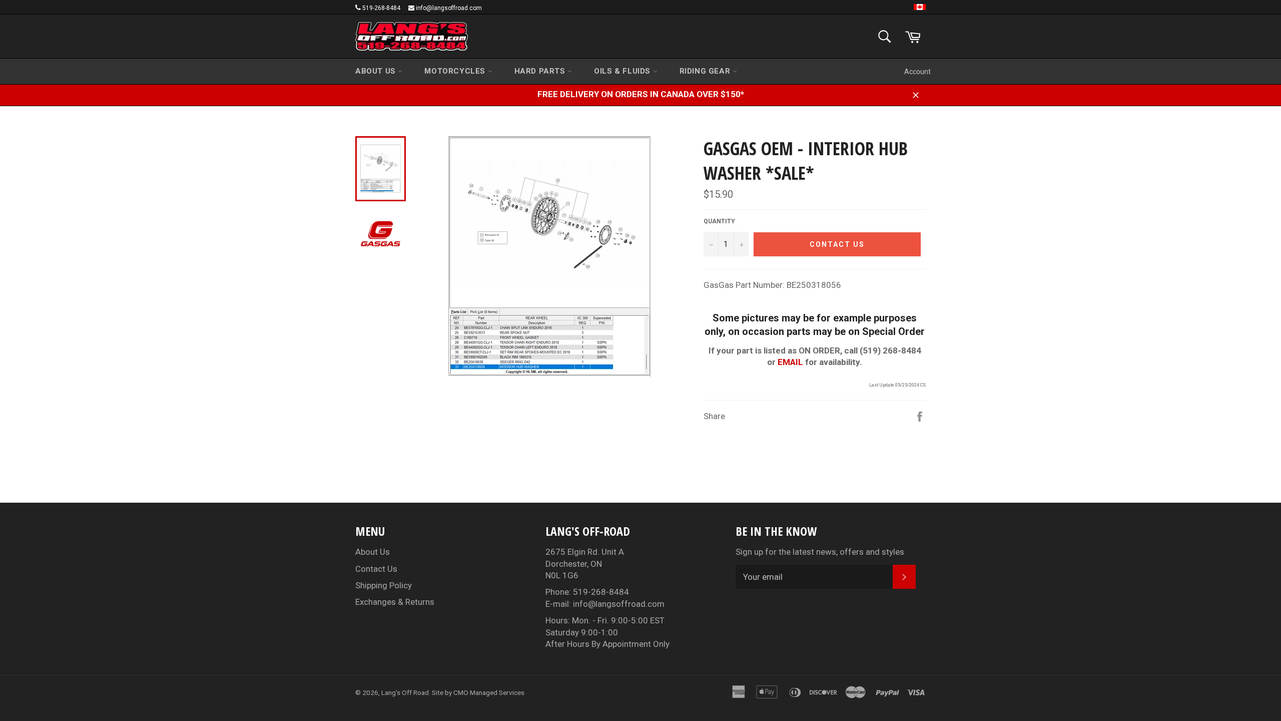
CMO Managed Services (488, 692)
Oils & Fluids (623, 71)
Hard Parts (541, 71)
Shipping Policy (383, 585)
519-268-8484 (381, 8)
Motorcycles (455, 71)
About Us (376, 71)
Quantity (719, 221)
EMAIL (790, 362)
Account (917, 72)
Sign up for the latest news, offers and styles (820, 552)
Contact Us (376, 569)
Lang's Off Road (405, 692)
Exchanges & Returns (394, 602)
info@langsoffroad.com (449, 8)
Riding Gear (706, 71)
